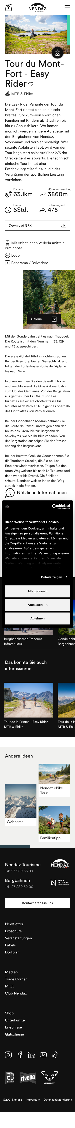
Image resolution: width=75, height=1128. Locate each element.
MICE (10, 986)
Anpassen (35, 605)
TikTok (55, 1055)
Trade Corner (16, 979)
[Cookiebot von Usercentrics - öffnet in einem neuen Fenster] (53, 506)
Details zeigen (51, 577)
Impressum (33, 1099)
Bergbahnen (17, 880)
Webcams (15, 821)
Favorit (30, 84)
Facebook (20, 1055)
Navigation (67, 7)
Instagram (8, 1055)
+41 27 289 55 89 (19, 870)
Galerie (36, 319)
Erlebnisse (13, 1027)
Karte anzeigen (57, 52)
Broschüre (13, 931)
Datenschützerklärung (58, 1099)
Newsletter (14, 924)
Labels (10, 945)
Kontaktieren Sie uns (37, 903)
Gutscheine (14, 1034)
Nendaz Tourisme (60, 863)
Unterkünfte (15, 1020)
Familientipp (50, 837)
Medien (11, 972)
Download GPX (20, 225)
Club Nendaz (16, 993)
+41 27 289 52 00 (19, 886)
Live (8, 7)
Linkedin (31, 1055)
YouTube (43, 1055)
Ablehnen (37, 618)
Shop (9, 1013)
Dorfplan (12, 952)
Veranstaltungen (18, 938)
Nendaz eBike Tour (51, 790)
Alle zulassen (37, 591)
